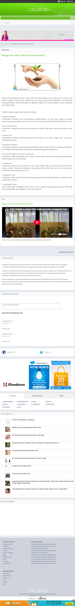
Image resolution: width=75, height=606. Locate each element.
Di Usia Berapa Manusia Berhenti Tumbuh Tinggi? (29, 458)
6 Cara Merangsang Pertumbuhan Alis (25, 450)
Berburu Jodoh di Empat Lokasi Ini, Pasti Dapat (44, 563)
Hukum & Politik (7, 557)
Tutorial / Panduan (8, 553)
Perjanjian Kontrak (8, 548)
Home (2, 44)
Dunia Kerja (50, 404)
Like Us (71, 1)
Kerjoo (5, 580)
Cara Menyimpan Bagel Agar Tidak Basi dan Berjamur (46, 557)
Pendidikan (6, 546)
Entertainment (7, 563)
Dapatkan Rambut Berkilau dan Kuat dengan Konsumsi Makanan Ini (35, 443)
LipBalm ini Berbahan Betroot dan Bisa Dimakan (44, 561)
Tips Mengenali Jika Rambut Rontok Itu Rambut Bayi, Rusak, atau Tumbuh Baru (39, 489)
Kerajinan (7, 407)
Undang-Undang (7, 544)
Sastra (4, 555)
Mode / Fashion (8, 401)
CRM (4, 584)
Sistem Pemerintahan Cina (21, 473)
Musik (6, 404)
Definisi (7, 44)
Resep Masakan (23, 401)
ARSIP (62, 396)
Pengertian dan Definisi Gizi (21, 466)
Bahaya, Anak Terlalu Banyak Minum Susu (26, 427)
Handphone (36, 404)
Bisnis (34, 401)
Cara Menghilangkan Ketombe (39, 548)
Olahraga (5, 561)
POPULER (12, 396)
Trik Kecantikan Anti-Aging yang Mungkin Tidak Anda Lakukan (48, 555)
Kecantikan (21, 404)
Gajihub (5, 582)
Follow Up (62, 1)
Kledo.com (6, 578)
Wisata (49, 401)
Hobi (19, 407)
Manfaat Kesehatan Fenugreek (39, 553)
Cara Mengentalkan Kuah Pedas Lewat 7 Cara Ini (44, 546)
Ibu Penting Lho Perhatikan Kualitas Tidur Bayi (28, 435)
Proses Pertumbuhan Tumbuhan (23, 420)
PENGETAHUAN (37, 396)
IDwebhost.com (7, 576)
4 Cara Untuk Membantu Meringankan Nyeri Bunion (45, 559)
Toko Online (6, 573)
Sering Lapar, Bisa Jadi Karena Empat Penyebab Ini (45, 550)
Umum (5, 550)
